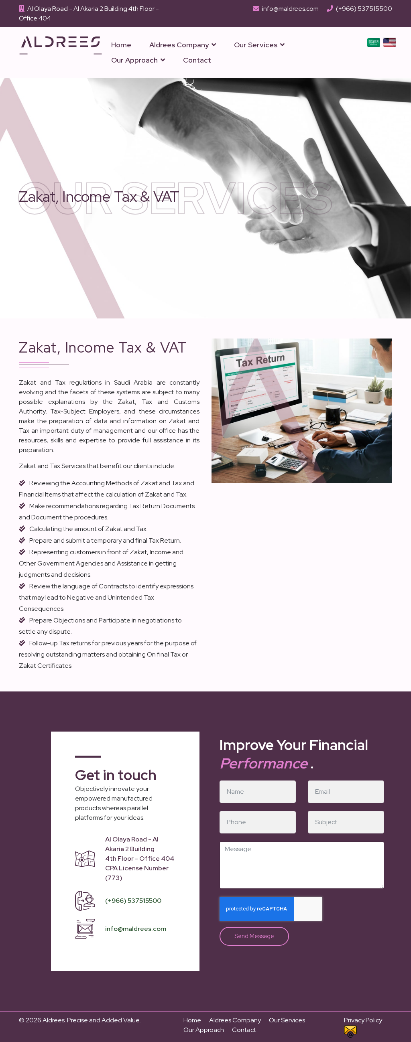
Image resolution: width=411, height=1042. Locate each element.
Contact (197, 60)
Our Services (255, 44)
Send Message (254, 936)
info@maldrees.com (290, 8)
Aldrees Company (179, 44)
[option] (373, 42)
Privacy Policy (363, 1020)
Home (121, 44)
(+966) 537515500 (364, 8)
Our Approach (134, 60)
